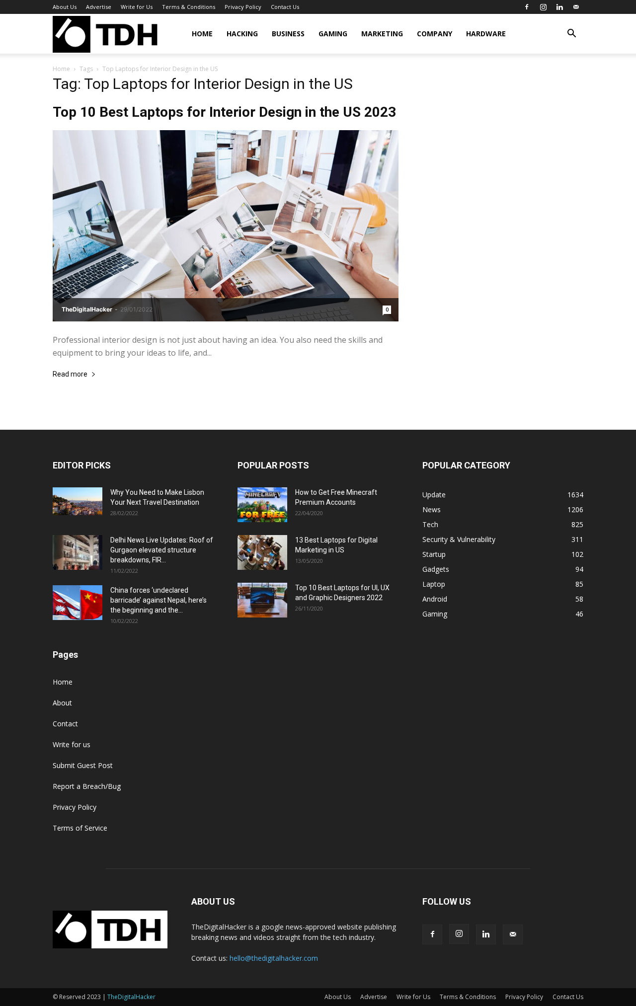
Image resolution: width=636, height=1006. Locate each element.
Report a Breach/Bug (87, 786)
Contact (65, 723)
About (62, 702)
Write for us (71, 744)
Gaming (332, 33)
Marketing (382, 33)
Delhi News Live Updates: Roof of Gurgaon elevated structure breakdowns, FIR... (161, 550)
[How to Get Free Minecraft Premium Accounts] (262, 504)
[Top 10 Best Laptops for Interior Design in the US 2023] (225, 225)
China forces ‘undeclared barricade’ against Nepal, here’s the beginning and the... (158, 600)
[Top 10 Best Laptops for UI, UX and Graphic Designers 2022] (262, 600)
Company (434, 33)
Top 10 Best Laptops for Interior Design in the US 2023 (224, 112)
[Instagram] (543, 7)
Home (202, 33)
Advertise (98, 6)
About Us (65, 6)
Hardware (486, 33)
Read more (70, 374)
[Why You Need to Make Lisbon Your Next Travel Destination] (77, 501)
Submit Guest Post (83, 765)
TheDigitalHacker (87, 309)
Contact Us (285, 6)
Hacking (242, 33)
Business (288, 33)
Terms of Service (80, 828)
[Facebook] (526, 7)
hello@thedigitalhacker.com (274, 958)
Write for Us (137, 6)
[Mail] (575, 7)
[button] (571, 34)
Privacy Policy (243, 6)
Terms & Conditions (188, 6)
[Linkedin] (559, 7)
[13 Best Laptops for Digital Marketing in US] (262, 552)
